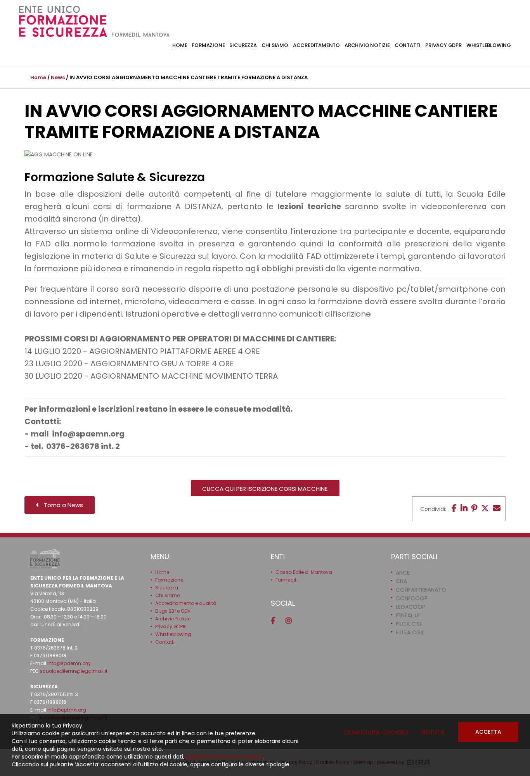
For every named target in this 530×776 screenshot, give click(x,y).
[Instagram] (291, 621)
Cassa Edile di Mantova (303, 572)
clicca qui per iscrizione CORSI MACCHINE (264, 489)
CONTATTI (408, 45)
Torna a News (61, 505)
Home (38, 77)
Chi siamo (167, 595)
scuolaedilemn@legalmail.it (73, 671)
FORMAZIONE (208, 45)
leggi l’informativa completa (224, 756)
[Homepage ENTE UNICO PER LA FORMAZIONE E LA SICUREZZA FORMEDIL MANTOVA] (94, 21)
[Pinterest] (474, 508)
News (58, 77)
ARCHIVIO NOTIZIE (367, 45)
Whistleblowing (173, 634)
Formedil (285, 580)
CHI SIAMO (275, 45)
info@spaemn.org (68, 663)
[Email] (497, 508)
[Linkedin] (464, 508)
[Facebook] (454, 508)
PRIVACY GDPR (443, 45)
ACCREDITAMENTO (316, 45)
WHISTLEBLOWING (488, 45)
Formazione (169, 580)
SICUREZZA (242, 45)
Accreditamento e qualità (186, 603)
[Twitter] (485, 508)
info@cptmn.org (66, 710)
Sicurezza (166, 587)
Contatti (165, 642)
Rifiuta (433, 732)
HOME (179, 45)
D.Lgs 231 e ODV (173, 611)
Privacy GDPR (170, 626)
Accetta (488, 732)
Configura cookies (376, 732)
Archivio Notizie (173, 618)
